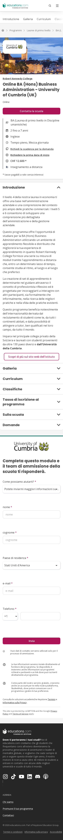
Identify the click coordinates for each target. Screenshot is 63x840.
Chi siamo (8, 802)
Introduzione (11, 19)
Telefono (9, 609)
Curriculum (44, 19)
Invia (32, 641)
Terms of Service (20, 714)
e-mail (8, 583)
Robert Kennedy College (17, 78)
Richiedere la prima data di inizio (29, 155)
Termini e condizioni (13, 831)
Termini (51, 699)
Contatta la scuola (31, 111)
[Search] (50, 6)
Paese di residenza (15, 558)
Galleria (28, 19)
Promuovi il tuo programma (18, 808)
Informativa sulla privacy (36, 831)
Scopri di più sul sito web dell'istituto (31, 357)
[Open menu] (57, 6)
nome (7, 507)
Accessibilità (56, 831)
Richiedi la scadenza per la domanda (32, 149)
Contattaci (8, 815)
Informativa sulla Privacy (15, 702)
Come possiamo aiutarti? (19, 481)
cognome (10, 532)
